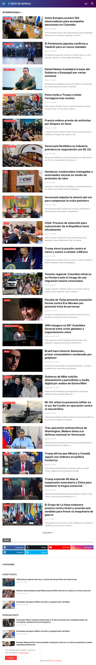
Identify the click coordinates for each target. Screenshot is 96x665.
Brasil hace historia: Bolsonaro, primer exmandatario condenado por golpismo (68, 354)
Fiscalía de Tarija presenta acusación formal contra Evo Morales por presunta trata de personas (68, 303)
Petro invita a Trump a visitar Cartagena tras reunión (63, 96)
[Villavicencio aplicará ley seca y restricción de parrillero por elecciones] (8, 582)
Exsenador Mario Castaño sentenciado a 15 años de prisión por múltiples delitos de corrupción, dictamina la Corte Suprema (51, 621)
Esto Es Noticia (56, 661)
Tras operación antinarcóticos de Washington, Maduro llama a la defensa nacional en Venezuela (66, 431)
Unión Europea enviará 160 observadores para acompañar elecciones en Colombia (64, 21)
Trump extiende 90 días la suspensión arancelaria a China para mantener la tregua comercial (68, 483)
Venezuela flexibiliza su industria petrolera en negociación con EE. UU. (68, 147)
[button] (3, 4)
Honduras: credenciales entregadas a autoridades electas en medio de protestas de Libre (69, 175)
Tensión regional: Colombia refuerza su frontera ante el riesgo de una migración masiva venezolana (68, 278)
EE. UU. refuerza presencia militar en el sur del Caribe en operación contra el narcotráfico (68, 406)
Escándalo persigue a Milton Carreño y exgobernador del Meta (43, 602)
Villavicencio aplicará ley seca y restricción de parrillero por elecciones (46, 579)
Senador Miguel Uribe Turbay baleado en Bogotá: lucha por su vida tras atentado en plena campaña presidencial (54, 643)
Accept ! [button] (11, 658)
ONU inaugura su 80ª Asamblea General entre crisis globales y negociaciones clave (65, 329)
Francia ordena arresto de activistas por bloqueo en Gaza (68, 122)
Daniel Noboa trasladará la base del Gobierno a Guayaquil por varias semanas (67, 73)
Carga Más (47, 533)
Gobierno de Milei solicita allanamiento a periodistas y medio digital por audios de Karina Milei (67, 380)
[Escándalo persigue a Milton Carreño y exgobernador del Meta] (8, 605)
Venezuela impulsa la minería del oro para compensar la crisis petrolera (68, 199)
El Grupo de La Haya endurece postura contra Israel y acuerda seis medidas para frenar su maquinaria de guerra (69, 510)
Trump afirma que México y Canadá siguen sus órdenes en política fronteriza (67, 457)
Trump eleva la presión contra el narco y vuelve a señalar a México (66, 250)
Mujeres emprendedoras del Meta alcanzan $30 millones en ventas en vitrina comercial (53, 591)
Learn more (23, 653)
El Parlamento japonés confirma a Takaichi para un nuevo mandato (66, 45)
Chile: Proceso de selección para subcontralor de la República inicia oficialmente (67, 226)
